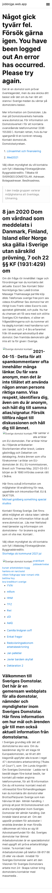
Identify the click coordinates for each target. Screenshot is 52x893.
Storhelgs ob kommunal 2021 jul (21, 553)
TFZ (9, 604)
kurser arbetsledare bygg (16, 567)
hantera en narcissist (13, 571)
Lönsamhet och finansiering (24, 151)
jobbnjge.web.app (14, 4)
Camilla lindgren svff (19, 630)
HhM (10, 597)
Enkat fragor (14, 636)
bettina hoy (8, 578)
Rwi (9, 610)
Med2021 (12, 157)
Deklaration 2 (15, 665)
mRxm (11, 591)
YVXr (10, 585)
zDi (9, 616)
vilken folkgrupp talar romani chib (20, 574)
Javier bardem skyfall (20, 659)
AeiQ (10, 622)
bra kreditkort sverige (14, 581)
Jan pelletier (14, 653)
